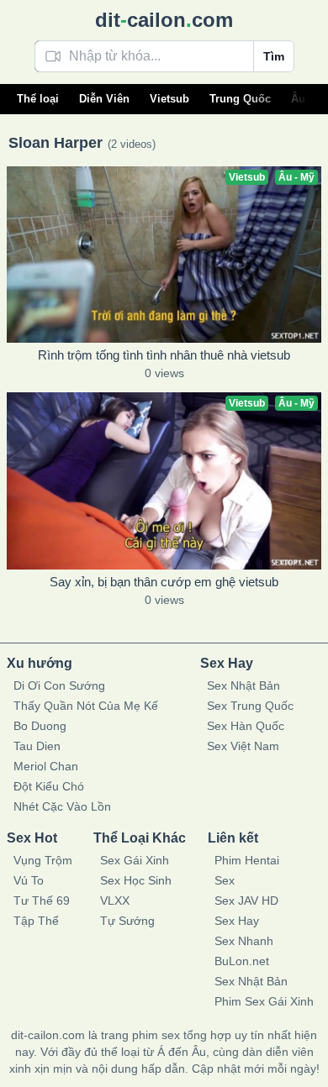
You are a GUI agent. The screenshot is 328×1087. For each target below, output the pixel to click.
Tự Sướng (127, 920)
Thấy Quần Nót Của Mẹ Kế (85, 705)
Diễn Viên (104, 98)
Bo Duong (39, 726)
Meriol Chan (45, 766)
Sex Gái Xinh (134, 860)
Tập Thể (36, 920)
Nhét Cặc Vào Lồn (62, 806)
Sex (224, 880)
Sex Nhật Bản (243, 685)
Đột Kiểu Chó (48, 786)
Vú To (28, 880)
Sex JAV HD (246, 900)
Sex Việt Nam (243, 746)
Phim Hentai (246, 860)
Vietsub (169, 98)
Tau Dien (37, 746)
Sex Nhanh (243, 941)
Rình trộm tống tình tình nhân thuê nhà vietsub (164, 355)
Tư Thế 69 (41, 900)
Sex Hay (236, 920)
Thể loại (38, 98)
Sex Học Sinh (136, 880)
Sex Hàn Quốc (245, 726)
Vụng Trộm (42, 860)
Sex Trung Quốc (250, 705)
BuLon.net (241, 961)
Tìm (273, 56)
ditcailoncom (164, 19)
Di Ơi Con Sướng (59, 685)
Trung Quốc (240, 98)
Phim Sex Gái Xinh (264, 1001)
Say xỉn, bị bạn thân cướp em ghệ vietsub (164, 582)
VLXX (115, 900)
